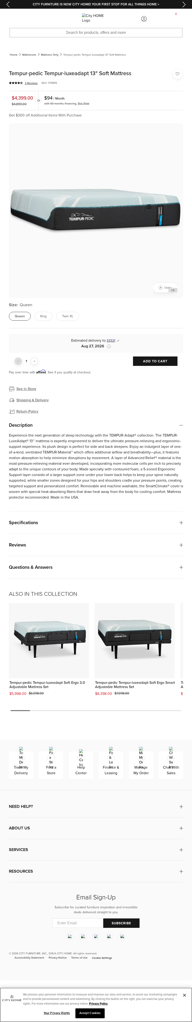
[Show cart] (176, 19)
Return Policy (27, 411)
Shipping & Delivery (32, 400)
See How (83, 103)
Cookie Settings (102, 958)
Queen (20, 316)
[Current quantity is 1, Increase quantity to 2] (34, 361)
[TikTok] (122, 936)
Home (14, 54)
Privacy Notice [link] (58, 958)
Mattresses (29, 54)
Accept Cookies (90, 1013)
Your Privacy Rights (57, 1013)
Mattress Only (50, 54)
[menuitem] (16, 19)
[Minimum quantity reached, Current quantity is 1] (18, 361)
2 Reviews (31, 83)
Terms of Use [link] (79, 958)
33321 (111, 341)
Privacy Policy (98, 1004)
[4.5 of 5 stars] (16, 82)
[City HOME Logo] (96, 18)
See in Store (26, 389)
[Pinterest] (109, 936)
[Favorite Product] (177, 74)
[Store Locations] (48, 19)
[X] (96, 936)
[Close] (184, 995)
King (43, 316)
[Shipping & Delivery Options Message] (107, 346)
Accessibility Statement (29, 958)
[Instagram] (70, 936)
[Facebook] (83, 936)
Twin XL (67, 316)
